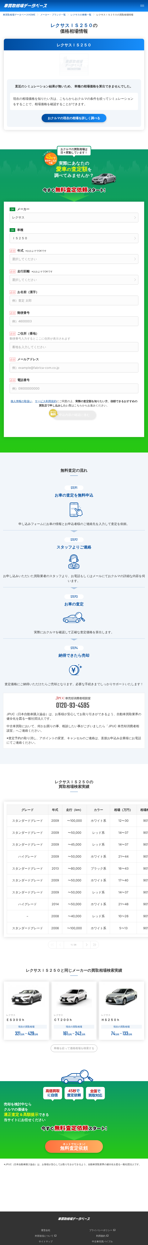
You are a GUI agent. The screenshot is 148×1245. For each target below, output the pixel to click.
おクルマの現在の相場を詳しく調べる (74, 118)
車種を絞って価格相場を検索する (74, 1048)
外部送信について (44, 1235)
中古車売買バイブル (102, 1241)
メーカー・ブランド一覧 (53, 14)
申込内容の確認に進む (74, 414)
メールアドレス (28, 359)
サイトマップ (46, 1241)
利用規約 (100, 1235)
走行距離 (35, 271)
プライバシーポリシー (100, 1230)
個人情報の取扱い (21, 401)
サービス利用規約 (45, 401)
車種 (20, 229)
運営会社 (45, 1230)
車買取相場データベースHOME (19, 14)
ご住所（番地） (40, 336)
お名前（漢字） (28, 291)
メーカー (23, 209)
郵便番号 (23, 312)
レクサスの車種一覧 (81, 14)
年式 (31, 250)
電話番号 (23, 379)
